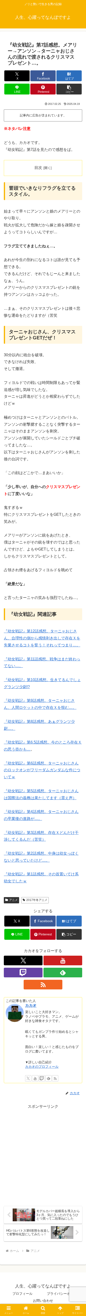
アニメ (13, 900)
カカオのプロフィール (42, 1066)
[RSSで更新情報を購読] (43, 984)
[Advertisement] (43, 1153)
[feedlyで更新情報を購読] (62, 972)
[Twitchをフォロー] (23, 972)
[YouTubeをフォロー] (62, 960)
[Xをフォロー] (23, 960)
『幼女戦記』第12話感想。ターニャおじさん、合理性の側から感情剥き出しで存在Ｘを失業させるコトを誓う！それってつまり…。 (42, 638)
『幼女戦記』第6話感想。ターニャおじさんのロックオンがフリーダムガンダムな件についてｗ (42, 770)
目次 (38, 168)
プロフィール (22, 1294)
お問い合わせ (43, 1301)
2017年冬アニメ (36, 900)
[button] (69, 89)
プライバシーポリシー (63, 1294)
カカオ (31, 1005)
